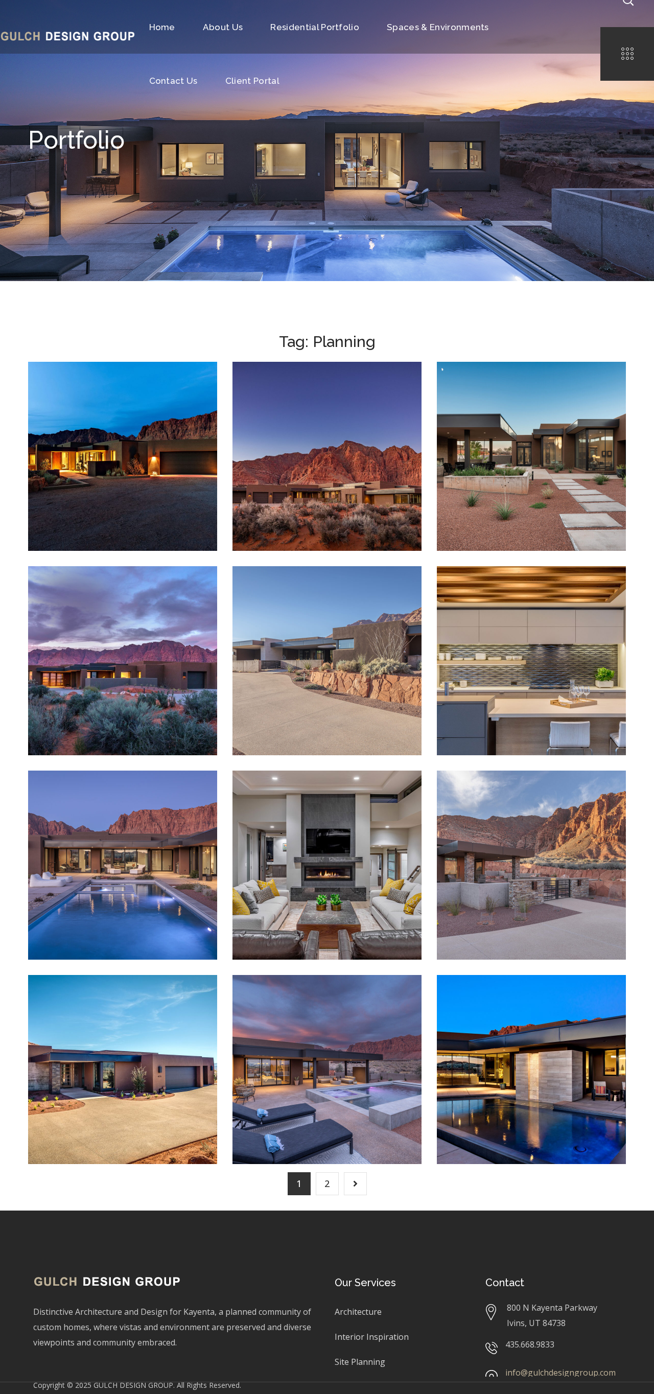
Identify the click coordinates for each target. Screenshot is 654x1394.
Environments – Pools (521, 1000)
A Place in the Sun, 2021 (495, 402)
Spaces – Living (298, 795)
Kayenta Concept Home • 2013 (122, 394)
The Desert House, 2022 (291, 1023)
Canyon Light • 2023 (514, 795)
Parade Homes (275, 425)
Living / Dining (276, 811)
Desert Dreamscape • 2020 (314, 394)
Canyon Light (479, 811)
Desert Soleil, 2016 (80, 1015)
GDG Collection (568, 402)
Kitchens (472, 621)
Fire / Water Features (550, 1015)
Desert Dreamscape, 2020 (294, 417)
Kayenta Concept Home (87, 425)
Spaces (507, 621)
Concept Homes (75, 417)
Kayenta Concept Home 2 (89, 629)
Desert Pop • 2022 (304, 591)
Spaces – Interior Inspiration (506, 599)
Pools (467, 1023)
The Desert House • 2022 (324, 1000)
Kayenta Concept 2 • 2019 (108, 599)
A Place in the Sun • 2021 (528, 387)
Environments (481, 1015)
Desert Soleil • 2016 (104, 1000)
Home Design (130, 417)
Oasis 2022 (176, 811)
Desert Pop (272, 606)
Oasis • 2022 (82, 795)
